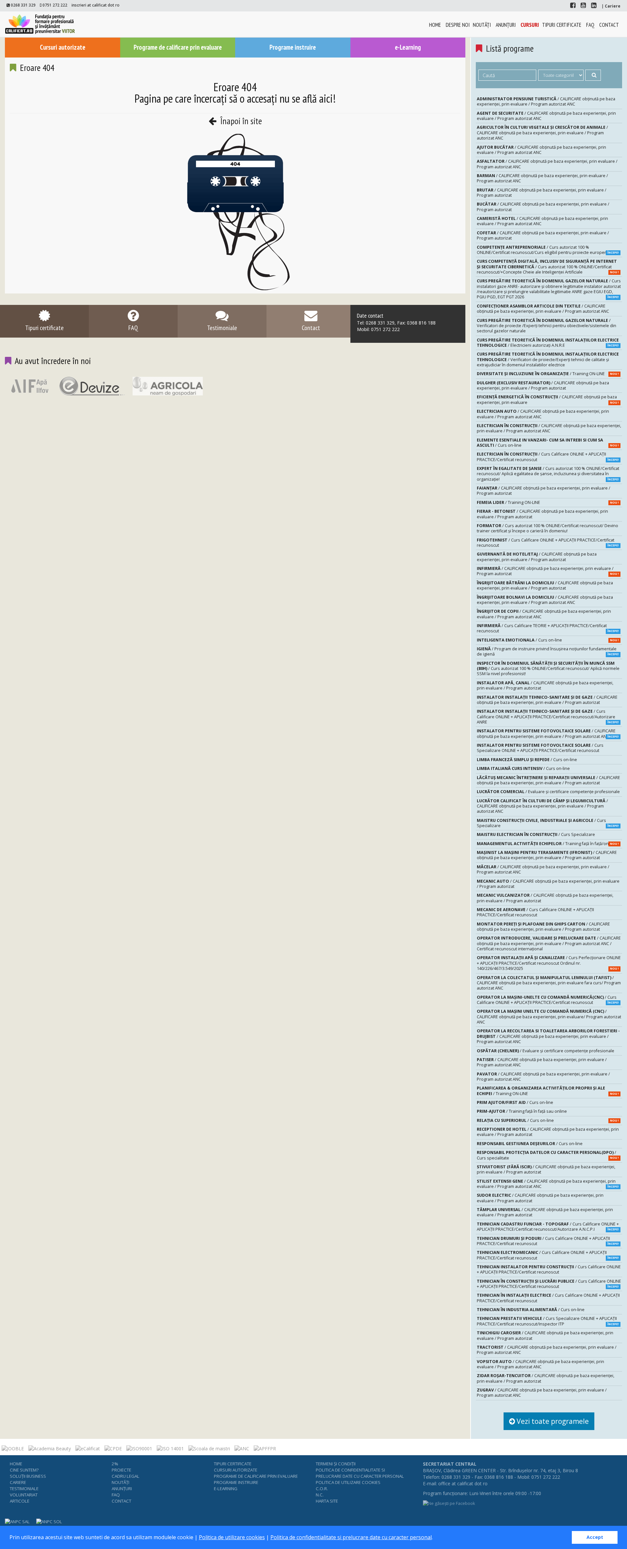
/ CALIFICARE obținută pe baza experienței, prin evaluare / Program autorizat (541, 192)
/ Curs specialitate (548, 1155)
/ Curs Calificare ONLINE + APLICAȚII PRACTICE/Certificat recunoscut (548, 456)
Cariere (18, 1482)
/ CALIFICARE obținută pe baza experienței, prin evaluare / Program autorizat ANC (546, 101)
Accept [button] (595, 1537)
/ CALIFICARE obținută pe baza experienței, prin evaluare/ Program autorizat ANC (549, 1016)
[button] (435, 1538)
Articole (19, 1501)
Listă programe (510, 48)
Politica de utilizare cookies (232, 1537)
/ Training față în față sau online (522, 1111)
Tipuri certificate (561, 24)
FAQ (590, 24)
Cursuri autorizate (62, 47)
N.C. (320, 1495)
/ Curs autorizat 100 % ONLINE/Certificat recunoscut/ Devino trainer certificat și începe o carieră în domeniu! (547, 528)
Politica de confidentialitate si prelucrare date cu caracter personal (351, 1537)
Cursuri (530, 24)
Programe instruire (292, 47)
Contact (609, 24)
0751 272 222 (54, 5)
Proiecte (121, 1470)
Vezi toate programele (552, 1421)
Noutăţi (482, 24)
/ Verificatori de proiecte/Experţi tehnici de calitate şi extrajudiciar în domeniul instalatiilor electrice (548, 359)
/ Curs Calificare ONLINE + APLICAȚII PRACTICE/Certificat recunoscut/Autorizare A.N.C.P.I (548, 1226)
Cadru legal (125, 1476)
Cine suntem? (24, 1470)
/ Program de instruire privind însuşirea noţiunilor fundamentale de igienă (548, 651)
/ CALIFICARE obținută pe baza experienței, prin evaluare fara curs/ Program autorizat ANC (549, 983)
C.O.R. (322, 1488)
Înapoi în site (240, 121)
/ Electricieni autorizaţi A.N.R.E (548, 342)
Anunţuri (506, 24)
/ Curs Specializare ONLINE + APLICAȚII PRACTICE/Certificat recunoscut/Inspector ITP (548, 1321)
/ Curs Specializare (548, 823)
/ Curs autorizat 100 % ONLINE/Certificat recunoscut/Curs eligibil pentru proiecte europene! (548, 249)
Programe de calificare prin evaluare (178, 47)
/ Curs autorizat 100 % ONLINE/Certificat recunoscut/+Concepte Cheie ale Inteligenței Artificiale (548, 266)
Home (435, 24)
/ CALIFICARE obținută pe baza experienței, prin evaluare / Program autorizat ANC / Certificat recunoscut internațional (549, 943)
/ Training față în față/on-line (548, 843)
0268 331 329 (23, 5)
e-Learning (408, 47)
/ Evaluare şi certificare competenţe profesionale (548, 791)
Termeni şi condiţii (336, 1464)
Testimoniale (24, 1488)
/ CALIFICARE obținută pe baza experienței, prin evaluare (548, 399)
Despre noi (458, 24)
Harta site (327, 1501)
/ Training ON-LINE (548, 373)
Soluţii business (28, 1476)
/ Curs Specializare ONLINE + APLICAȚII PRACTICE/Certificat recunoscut (540, 747)
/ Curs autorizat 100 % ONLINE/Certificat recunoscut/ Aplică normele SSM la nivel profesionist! (548, 668)
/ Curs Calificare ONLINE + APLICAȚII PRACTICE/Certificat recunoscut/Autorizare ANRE (548, 716)
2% (115, 1464)
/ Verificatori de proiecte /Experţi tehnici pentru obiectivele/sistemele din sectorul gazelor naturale (546, 326)
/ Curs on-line (548, 442)
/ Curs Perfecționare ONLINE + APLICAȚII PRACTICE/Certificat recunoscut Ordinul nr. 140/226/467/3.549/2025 (549, 963)
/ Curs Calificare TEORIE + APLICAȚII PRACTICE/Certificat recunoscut (548, 628)
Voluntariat (24, 1495)
